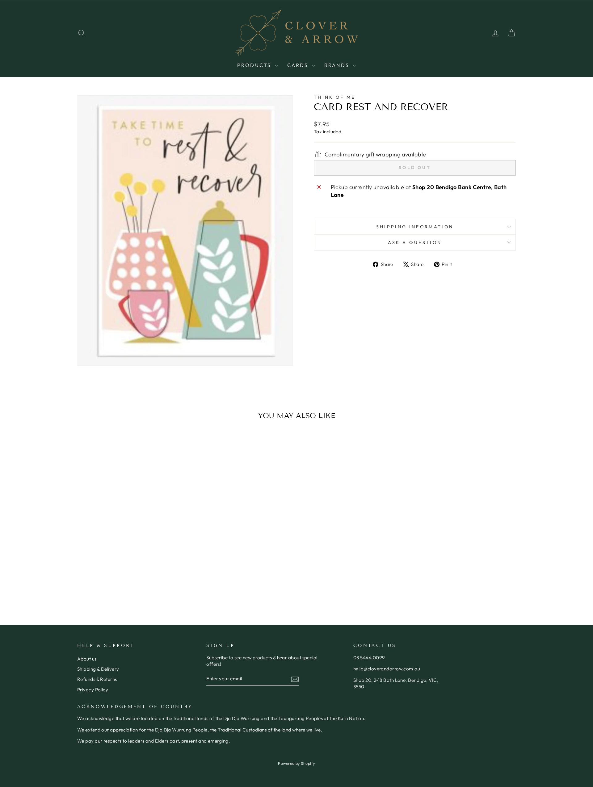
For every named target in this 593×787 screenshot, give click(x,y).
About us (87, 659)
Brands (337, 65)
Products (255, 65)
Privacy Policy (92, 690)
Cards (298, 65)
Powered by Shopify (296, 763)
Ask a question (415, 242)
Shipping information (414, 227)
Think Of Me (334, 97)
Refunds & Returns (97, 679)
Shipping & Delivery (98, 669)
